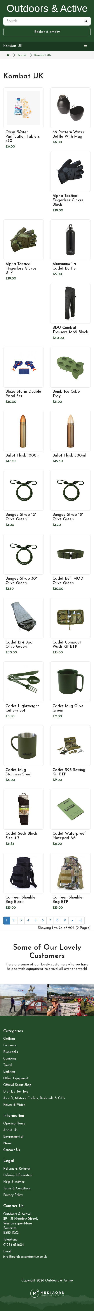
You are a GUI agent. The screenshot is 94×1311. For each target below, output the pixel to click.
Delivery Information (17, 1175)
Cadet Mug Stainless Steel (18, 772)
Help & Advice (14, 1182)
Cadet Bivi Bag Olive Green (19, 645)
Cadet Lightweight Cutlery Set (22, 708)
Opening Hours (14, 1123)
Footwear (10, 1045)
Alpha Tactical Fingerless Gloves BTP (21, 268)
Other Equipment (15, 1078)
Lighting (9, 1072)
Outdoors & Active (47, 8)
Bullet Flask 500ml (69, 456)
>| (80, 920)
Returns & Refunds (17, 1168)
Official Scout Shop (17, 1085)
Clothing (9, 1039)
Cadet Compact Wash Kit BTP (66, 645)
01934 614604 (13, 1245)
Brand (21, 55)
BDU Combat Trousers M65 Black (70, 330)
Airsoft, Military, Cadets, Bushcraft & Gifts (34, 1098)
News (7, 1143)
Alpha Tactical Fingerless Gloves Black (68, 200)
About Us (10, 1130)
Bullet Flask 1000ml (22, 456)
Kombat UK (42, 55)
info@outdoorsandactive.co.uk (25, 1257)
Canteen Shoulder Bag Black (21, 900)
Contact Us (11, 1150)
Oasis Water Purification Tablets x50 (22, 136)
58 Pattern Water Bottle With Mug (68, 134)
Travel (7, 1065)
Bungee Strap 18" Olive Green (67, 517)
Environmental (13, 1137)
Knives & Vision (14, 1105)
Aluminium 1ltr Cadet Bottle (64, 266)
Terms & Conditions (17, 1188)
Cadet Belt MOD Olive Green (67, 581)
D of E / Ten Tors (15, 1091)
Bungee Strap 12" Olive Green (20, 517)
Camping (9, 1058)
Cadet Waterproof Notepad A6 (69, 836)
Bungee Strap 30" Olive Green (21, 581)
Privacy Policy (13, 1195)
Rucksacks (10, 1052)
